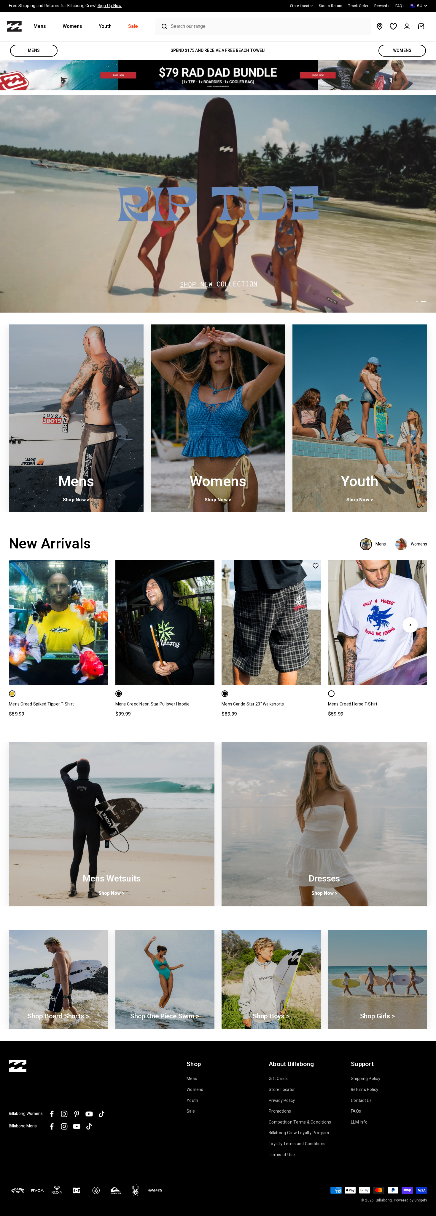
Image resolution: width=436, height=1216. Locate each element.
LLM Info (359, 1122)
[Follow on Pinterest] (77, 1114)
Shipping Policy (365, 1079)
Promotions (280, 1111)
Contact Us (361, 1101)
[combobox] (269, 26)
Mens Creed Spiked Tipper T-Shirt (41, 704)
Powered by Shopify (410, 1200)
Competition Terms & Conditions (300, 1122)
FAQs (356, 1111)
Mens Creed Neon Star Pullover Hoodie (152, 704)
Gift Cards (278, 1079)
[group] (218, 75)
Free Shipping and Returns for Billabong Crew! (65, 6)
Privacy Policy (282, 1101)
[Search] (161, 26)
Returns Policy (364, 1090)
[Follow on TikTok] (102, 1114)
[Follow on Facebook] (52, 1114)
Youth (105, 26)
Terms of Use (282, 1155)
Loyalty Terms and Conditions (297, 1144)
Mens (40, 26)
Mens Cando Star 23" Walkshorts (253, 704)
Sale (133, 26)
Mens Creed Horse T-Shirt (353, 704)
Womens (72, 26)
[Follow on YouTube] (89, 1114)
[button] (42, 26)
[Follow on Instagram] (64, 1114)
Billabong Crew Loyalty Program (299, 1133)
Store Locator (282, 1090)
